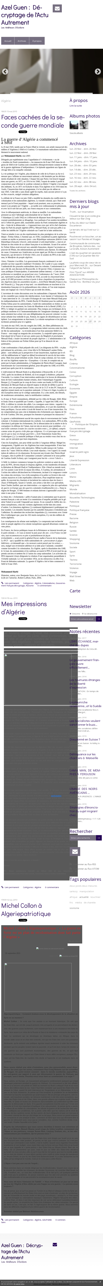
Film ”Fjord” (76, 272)
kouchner (95, 897)
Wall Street (75, 576)
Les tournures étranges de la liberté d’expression (85, 683)
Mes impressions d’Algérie (24, 607)
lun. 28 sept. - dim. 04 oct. (83, 186)
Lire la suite (76, 105)
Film (72, 409)
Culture (74, 380)
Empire (73, 396)
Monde (73, 489)
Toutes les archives (77, 191)
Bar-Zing (85, 218)
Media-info (75, 481)
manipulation (87, 891)
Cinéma (74, 363)
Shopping (75, 539)
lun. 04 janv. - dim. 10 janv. (84, 161)
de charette (90, 902)
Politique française (79, 510)
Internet (74, 447)
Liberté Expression (79, 460)
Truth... (73, 211)
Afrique (74, 342)
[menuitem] (7, 41)
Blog (72, 355)
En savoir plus (19, 1284)
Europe (73, 400)
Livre (72, 468)
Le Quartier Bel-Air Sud (84, 257)
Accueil (7, 40)
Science (73, 534)
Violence (74, 568)
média (78, 902)
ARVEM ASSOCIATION (82, 273)
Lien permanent (11, 583)
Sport (72, 551)
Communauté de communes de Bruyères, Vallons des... (85, 245)
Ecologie (74, 384)
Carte (75, 591)
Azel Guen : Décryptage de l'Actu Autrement (24, 14)
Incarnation (88, 211)
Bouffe (73, 359)
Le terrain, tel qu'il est (81, 229)
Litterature (75, 464)
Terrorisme (76, 563)
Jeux (72, 456)
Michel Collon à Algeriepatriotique (26, 909)
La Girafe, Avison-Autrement (84, 248)
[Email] (57, 8)
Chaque (74, 279)
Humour (74, 439)
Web (72, 580)
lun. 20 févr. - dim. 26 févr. (83, 149)
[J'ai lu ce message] (100, 1282)
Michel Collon (75, 941)
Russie (73, 526)
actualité (84, 897)
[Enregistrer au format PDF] (69, 956)
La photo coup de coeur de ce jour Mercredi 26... (85, 264)
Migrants (74, 485)
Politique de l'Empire (86, 424)
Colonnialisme (48, 583)
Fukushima (75, 417)
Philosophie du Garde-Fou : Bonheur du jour (85, 280)
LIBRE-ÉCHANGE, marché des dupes (84, 643)
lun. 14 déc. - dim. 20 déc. (83, 169)
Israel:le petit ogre (79, 451)
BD (71, 351)
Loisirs (73, 472)
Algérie (38, 583)
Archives (22, 40)
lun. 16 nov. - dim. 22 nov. (83, 178)
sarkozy (74, 891)
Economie (75, 388)
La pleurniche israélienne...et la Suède (85, 704)
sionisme (74, 908)
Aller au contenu (8, 2)
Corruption (75, 376)
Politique (74, 505)
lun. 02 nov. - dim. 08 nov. (83, 182)
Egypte (73, 392)
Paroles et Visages (91, 239)
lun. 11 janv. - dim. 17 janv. (84, 157)
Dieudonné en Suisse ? (85, 739)
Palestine (74, 501)
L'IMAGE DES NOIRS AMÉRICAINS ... (83, 790)
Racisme (30, 585)
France (73, 413)
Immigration (76, 443)
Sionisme (74, 543)
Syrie (72, 555)
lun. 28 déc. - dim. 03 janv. (83, 165)
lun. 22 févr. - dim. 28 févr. (83, 153)
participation (56, 795)
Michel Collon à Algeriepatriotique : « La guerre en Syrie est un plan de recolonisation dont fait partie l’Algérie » (42, 932)
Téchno (73, 559)
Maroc (73, 476)
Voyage (73, 572)
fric (71, 902)
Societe (73, 547)
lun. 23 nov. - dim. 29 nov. (83, 173)
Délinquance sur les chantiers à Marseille (84, 756)
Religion (74, 522)
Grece (73, 435)
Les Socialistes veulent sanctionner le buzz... (85, 722)
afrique (73, 897)
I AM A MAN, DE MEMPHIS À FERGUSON (85, 772)
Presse (73, 514)
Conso (73, 371)
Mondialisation (78, 493)
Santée (73, 530)
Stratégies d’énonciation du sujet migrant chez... (84, 811)
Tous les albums (76, 133)
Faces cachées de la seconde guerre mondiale (33, 121)
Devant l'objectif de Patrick (85, 267)
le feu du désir (77, 222)
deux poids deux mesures (83, 885)
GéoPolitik (47, 1219)
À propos (37, 40)
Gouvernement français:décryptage (80, 430)
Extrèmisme (76, 405)
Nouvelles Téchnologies (82, 497)
